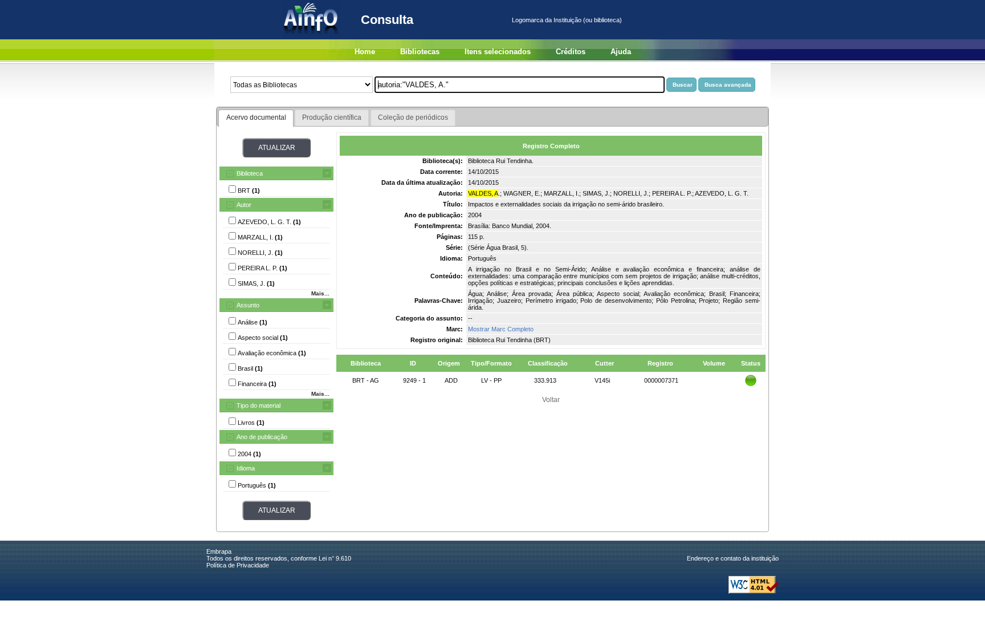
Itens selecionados (498, 51)
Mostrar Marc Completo (501, 329)
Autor (244, 204)
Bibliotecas (419, 51)
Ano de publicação (262, 436)
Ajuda (620, 51)
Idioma (246, 468)
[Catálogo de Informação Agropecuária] (311, 37)
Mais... (320, 293)
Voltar (551, 400)
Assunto (248, 305)
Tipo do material (258, 405)
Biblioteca (250, 173)
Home (365, 51)
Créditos (570, 51)
